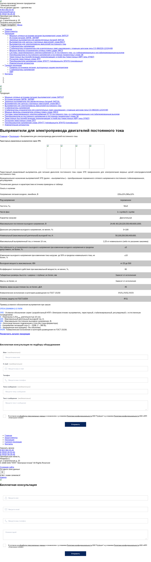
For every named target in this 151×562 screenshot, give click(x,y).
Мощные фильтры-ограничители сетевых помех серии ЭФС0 (36, 51)
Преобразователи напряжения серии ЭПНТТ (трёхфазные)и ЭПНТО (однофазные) (46, 61)
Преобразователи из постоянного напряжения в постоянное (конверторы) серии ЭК (46, 55)
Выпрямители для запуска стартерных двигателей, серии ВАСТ (37, 42)
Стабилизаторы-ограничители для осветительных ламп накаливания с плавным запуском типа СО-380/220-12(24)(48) (61, 48)
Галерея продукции (13, 65)
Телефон (6, 375)
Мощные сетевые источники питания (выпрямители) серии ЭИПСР (39, 36)
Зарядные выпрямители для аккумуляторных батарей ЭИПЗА (36, 40)
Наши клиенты (11, 31)
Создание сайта (7, 467)
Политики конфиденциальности (79, 416)
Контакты (9, 74)
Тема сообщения (16, 387)
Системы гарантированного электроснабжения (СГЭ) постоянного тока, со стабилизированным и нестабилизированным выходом (66, 53)
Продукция (9, 34)
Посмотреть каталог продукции (15, 334)
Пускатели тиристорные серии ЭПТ (25, 59)
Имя (11, 352)
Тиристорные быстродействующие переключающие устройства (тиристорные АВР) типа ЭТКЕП (51, 57)
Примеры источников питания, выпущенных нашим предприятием (38, 68)
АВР (11, 72)
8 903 (7, 10)
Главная (8, 29)
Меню (19, 25)
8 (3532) (7, 14)
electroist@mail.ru (7, 12)
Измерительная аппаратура (21, 63)
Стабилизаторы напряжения (22, 46)
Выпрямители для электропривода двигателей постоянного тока (37, 44)
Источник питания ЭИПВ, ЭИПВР (24, 38)
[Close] (2, 472)
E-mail (12, 364)
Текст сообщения (17, 398)
